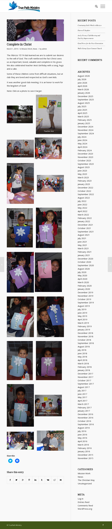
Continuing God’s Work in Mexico (89, 25)
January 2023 (84, 184)
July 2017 (82, 390)
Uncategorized (85, 483)
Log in (80, 498)
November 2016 (85, 417)
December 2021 (85, 224)
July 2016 (82, 431)
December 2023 (85, 153)
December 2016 (85, 414)
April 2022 (82, 211)
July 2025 (82, 106)
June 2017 (82, 394)
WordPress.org (85, 508)
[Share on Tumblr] (42, 480)
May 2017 (82, 397)
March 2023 (83, 177)
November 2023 (85, 157)
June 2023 (82, 170)
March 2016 (83, 444)
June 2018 (82, 353)
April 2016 (82, 441)
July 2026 (82, 79)
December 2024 (85, 126)
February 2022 (85, 218)
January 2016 (84, 451)
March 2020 (83, 282)
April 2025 (82, 113)
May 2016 (82, 437)
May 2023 (82, 174)
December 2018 (85, 333)
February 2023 (85, 180)
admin (44, 49)
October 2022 (84, 191)
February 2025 (85, 120)
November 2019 (85, 295)
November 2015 (85, 458)
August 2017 (84, 387)
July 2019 (82, 309)
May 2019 (82, 316)
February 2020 (85, 285)
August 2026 (84, 75)
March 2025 (83, 116)
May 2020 (82, 275)
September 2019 (86, 302)
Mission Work (27, 49)
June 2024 (82, 140)
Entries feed (83, 502)
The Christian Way (86, 480)
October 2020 (84, 262)
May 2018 (82, 356)
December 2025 (85, 96)
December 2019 (85, 292)
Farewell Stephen (84, 30)
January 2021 (84, 255)
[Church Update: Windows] (2, 264)
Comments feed (85, 505)
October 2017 (84, 380)
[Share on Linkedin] (35, 480)
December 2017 (85, 373)
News (35, 49)
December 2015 (85, 454)
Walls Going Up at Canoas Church (90, 48)
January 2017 (84, 410)
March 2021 (83, 248)
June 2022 (82, 204)
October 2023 (84, 160)
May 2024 (82, 143)
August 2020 (84, 268)
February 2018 (85, 367)
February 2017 (85, 407)
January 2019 (84, 329)
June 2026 (82, 82)
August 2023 (84, 167)
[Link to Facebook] (103, 525)
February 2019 (85, 326)
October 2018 (84, 339)
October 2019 (84, 299)
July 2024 (82, 136)
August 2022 (84, 197)
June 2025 (82, 109)
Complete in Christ (19, 44)
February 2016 (85, 448)
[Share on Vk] (48, 480)
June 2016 (82, 434)
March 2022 (83, 214)
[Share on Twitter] (16, 480)
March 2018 (83, 363)
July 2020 (82, 272)
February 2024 (85, 150)
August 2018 (84, 346)
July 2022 (82, 201)
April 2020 (82, 278)
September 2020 (86, 265)
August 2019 (84, 306)
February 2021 (85, 251)
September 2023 (86, 164)
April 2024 (82, 147)
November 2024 (85, 130)
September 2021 (86, 231)
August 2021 (84, 234)
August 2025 (84, 103)
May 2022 (82, 207)
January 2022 (84, 221)
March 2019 (83, 323)
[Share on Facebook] (10, 480)
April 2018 (82, 360)
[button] (35, 30)
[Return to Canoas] (110, 264)
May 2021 (82, 245)
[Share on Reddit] (54, 480)
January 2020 (84, 289)
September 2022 (86, 194)
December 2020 (85, 258)
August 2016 (84, 427)
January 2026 (84, 92)
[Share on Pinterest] (29, 480)
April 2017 (82, 400)
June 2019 (82, 312)
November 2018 (85, 336)
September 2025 (86, 99)
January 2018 (84, 370)
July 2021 (82, 238)
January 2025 (84, 123)
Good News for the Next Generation (90, 43)
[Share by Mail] (61, 480)
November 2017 (85, 377)
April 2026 (82, 86)
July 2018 (82, 350)
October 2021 (84, 228)
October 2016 (84, 421)
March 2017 (83, 404)
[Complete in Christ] (35, 30)
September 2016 (86, 424)
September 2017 (86, 383)
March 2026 (83, 89)
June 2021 (82, 241)
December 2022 (85, 187)
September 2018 (86, 343)
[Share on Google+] (23, 480)
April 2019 (82, 319)
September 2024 (86, 133)
